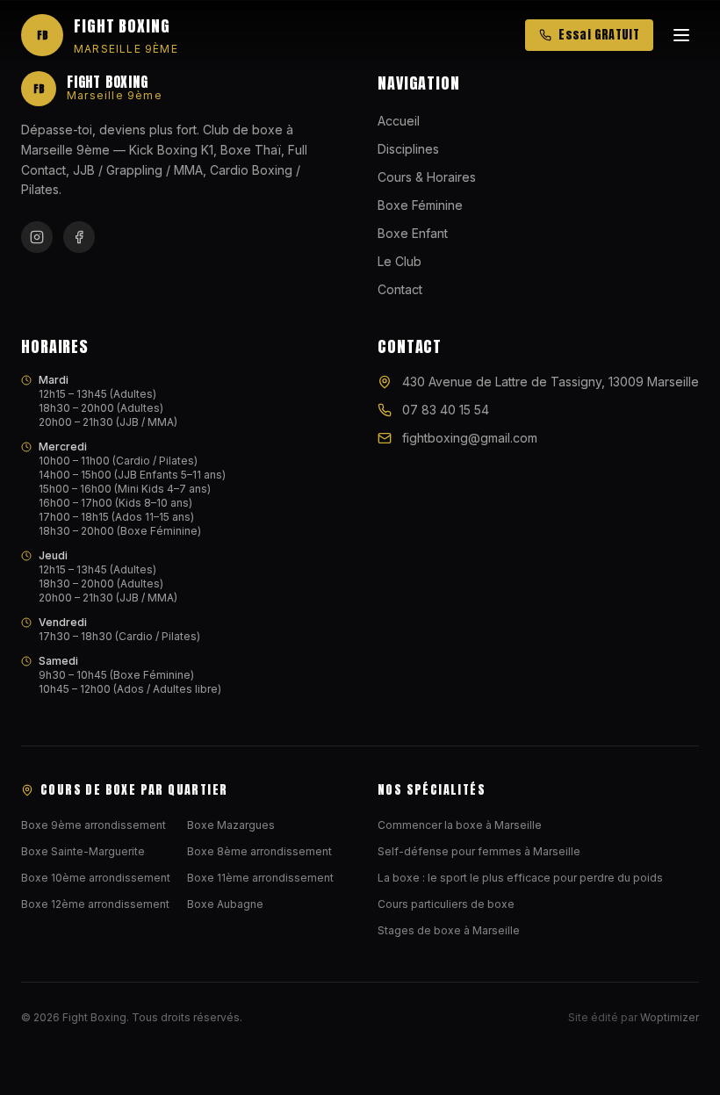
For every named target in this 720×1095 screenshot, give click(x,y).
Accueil (399, 120)
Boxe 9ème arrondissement (93, 825)
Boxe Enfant (413, 233)
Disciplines (408, 148)
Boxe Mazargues (231, 825)
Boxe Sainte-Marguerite (83, 851)
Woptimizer (669, 1017)
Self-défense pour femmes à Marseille (479, 851)
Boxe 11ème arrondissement (260, 877)
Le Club (399, 261)
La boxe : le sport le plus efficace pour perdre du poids (520, 877)
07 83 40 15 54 (445, 409)
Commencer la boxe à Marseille (460, 825)
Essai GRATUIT (598, 34)
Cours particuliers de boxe (446, 904)
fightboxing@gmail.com (469, 437)
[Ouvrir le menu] (681, 35)
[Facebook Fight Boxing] (79, 237)
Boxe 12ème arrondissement (95, 904)
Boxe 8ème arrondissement (259, 851)
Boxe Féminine (420, 205)
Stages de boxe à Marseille (449, 930)
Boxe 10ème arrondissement (95, 877)
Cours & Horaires (427, 176)
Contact (400, 289)
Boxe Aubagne (225, 904)
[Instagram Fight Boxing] (37, 237)
